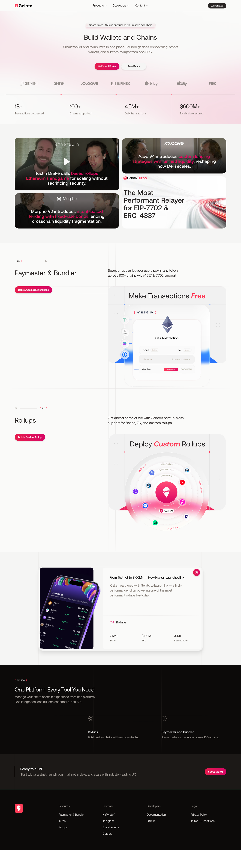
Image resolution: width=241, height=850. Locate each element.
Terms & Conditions (202, 821)
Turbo (62, 821)
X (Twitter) (109, 814)
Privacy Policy (199, 814)
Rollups (63, 827)
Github (151, 821)
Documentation (156, 814)
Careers (107, 833)
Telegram (108, 821)
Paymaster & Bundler (72, 814)
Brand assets (111, 827)
